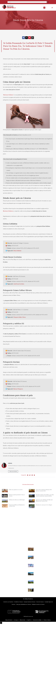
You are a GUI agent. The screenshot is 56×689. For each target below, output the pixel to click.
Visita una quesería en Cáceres (15, 489)
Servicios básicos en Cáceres (8, 577)
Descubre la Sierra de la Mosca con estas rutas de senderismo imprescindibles (45, 495)
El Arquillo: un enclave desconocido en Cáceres (43, 589)
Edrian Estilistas (17, 250)
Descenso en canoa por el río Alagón (44, 504)
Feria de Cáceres (40, 601)
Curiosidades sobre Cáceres (8, 581)
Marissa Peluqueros (18, 389)
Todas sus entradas (13, 471)
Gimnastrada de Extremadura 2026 (41, 564)
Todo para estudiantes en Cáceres (23, 604)
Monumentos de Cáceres (8, 574)
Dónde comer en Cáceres (8, 569)
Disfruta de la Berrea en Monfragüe (17, 499)
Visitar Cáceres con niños (8, 575)
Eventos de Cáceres (7, 578)
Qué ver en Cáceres (7, 570)
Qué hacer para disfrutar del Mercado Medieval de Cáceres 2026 (44, 500)
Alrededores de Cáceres (7, 580)
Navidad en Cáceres (18, 601)
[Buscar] (48, 2)
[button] (27, 475)
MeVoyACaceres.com (28, 616)
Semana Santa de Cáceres (29, 601)
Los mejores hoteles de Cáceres (9, 567)
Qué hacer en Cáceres (7, 572)
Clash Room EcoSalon (18, 284)
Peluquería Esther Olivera (19, 317)
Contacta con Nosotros (8, 601)
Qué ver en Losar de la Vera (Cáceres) (42, 572)
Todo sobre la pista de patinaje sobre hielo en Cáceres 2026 (44, 490)
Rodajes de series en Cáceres (38, 604)
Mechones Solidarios (8, 94)
